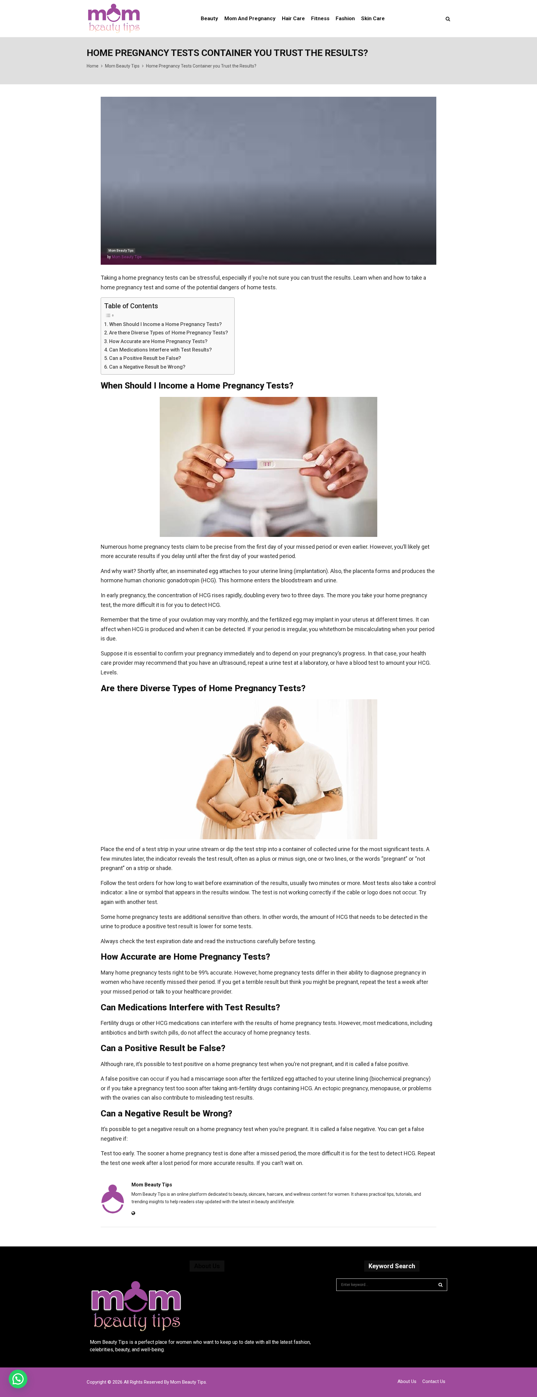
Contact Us (433, 1381)
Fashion (345, 18)
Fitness (320, 18)
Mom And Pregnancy (250, 18)
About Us (406, 1381)
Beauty (209, 18)
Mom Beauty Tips (121, 250)
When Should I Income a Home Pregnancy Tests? (165, 324)
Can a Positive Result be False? (145, 358)
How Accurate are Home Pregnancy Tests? (158, 341)
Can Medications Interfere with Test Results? (160, 350)
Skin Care (373, 18)
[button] (18, 1379)
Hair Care (293, 18)
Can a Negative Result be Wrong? (147, 367)
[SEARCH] (440, 1284)
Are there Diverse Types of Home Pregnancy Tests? (168, 333)
